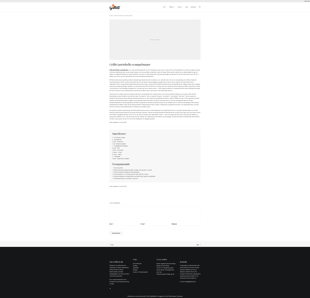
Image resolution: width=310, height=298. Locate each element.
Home (111, 15)
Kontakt (135, 270)
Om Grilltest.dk (137, 263)
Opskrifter (193, 7)
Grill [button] (164, 7)
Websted (174, 224)
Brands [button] (180, 7)
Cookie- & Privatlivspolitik (140, 272)
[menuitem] (165, 7)
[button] (200, 7)
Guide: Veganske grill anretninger (166, 263)
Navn (111, 224)
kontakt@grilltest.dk (190, 281)
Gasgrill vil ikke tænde (162, 265)
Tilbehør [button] (171, 7)
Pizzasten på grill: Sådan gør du (165, 274)
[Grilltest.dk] (114, 7)
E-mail (143, 224)
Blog (187, 7)
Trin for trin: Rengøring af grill (164, 268)
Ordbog (135, 265)
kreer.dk (143, 296)
